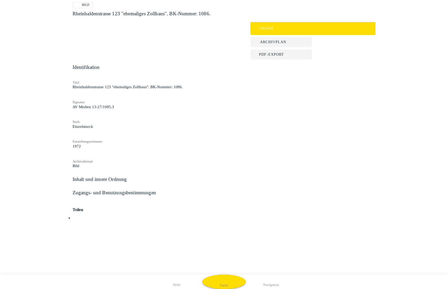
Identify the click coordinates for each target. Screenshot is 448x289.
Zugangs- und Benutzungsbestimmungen (114, 192)
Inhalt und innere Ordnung (100, 179)
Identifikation (86, 67)
